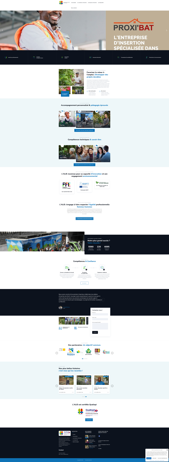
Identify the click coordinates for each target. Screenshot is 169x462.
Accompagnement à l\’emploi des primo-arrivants (82, 159)
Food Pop (62, 125)
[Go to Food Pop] (73, 125)
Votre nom (94, 312)
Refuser (154, 458)
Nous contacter (74, 7)
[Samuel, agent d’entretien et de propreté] (86, 441)
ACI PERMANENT (97, 123)
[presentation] (57, 353)
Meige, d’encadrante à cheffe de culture (101, 388)
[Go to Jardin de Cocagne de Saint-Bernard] (108, 125)
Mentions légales (152, 460)
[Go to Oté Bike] (91, 126)
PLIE (96, 160)
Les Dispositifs (101, 2)
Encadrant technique (104, 376)
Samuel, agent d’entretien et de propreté (84, 388)
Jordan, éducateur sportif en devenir (66, 388)
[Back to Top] (108, 458)
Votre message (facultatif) (96, 322)
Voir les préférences (162, 458)
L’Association (73, 2)
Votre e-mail (94, 317)
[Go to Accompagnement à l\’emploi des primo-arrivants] (91, 158)
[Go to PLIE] (108, 160)
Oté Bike (79, 126)
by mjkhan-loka (63, 392)
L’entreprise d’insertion (92, 2)
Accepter (149, 458)
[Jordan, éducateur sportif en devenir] (86, 436)
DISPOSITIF (62, 156)
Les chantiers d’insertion (82, 2)
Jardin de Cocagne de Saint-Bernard (99, 125)
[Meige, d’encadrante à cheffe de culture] (86, 446)
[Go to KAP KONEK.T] (73, 157)
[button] (83, 358)
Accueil (74, 434)
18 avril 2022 (91, 443)
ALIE (84, 460)
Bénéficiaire (71, 376)
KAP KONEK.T (63, 157)
